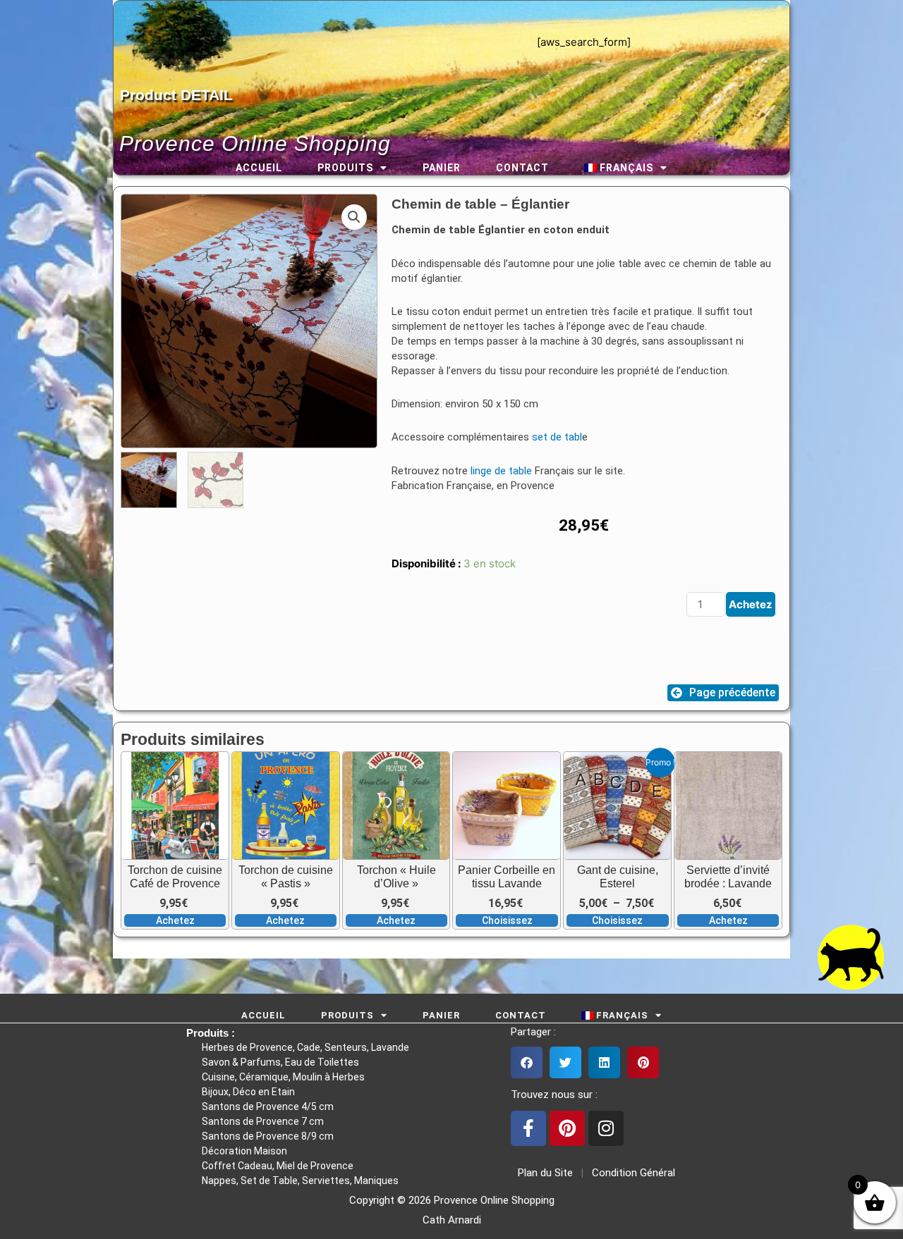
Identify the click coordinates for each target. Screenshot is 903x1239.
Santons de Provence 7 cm (263, 1121)
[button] (354, 217)
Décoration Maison (244, 1151)
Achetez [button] (175, 920)
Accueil (259, 167)
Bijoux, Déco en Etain (248, 1091)
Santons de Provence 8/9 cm (268, 1136)
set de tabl (557, 437)
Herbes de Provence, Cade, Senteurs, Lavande (305, 1047)
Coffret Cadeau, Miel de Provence (277, 1165)
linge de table (501, 470)
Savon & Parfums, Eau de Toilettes (280, 1062)
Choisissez (507, 920)
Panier (442, 167)
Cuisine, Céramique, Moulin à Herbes (283, 1077)
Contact (522, 167)
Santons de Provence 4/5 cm (268, 1106)
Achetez (750, 604)
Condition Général (632, 1172)
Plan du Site (542, 1172)
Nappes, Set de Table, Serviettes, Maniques (300, 1180)
